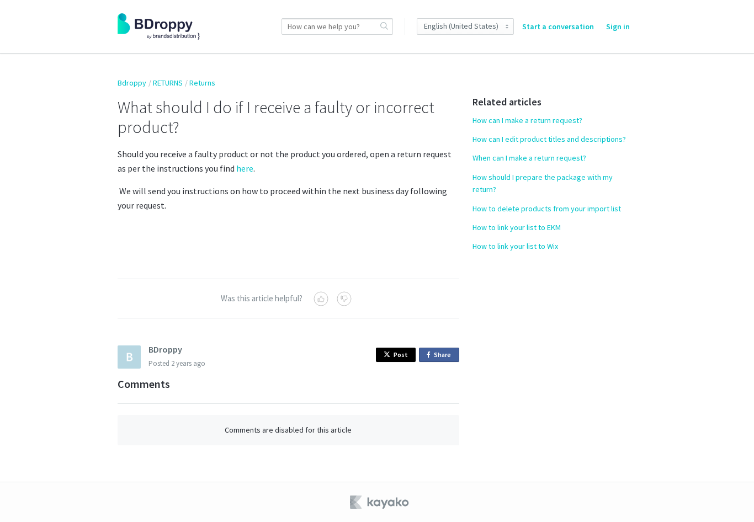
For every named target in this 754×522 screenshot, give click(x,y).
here (244, 168)
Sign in (618, 26)
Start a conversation (558, 26)
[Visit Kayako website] (380, 502)
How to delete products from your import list (546, 209)
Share (444, 356)
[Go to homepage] (159, 26)
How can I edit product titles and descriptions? (549, 139)
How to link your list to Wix (515, 246)
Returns (202, 83)
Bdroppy (132, 83)
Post (401, 354)
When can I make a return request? (529, 158)
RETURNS (168, 83)
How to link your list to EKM (516, 227)
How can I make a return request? (527, 120)
